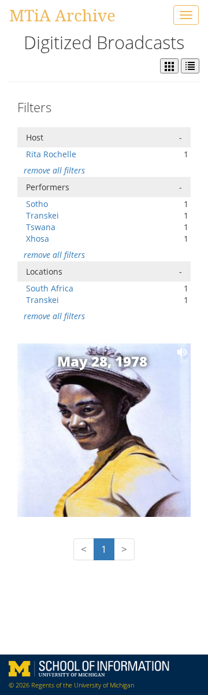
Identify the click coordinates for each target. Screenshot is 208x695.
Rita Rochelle (51, 154)
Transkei (42, 215)
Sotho (37, 203)
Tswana (40, 226)
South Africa (49, 288)
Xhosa (37, 238)
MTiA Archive (62, 15)
